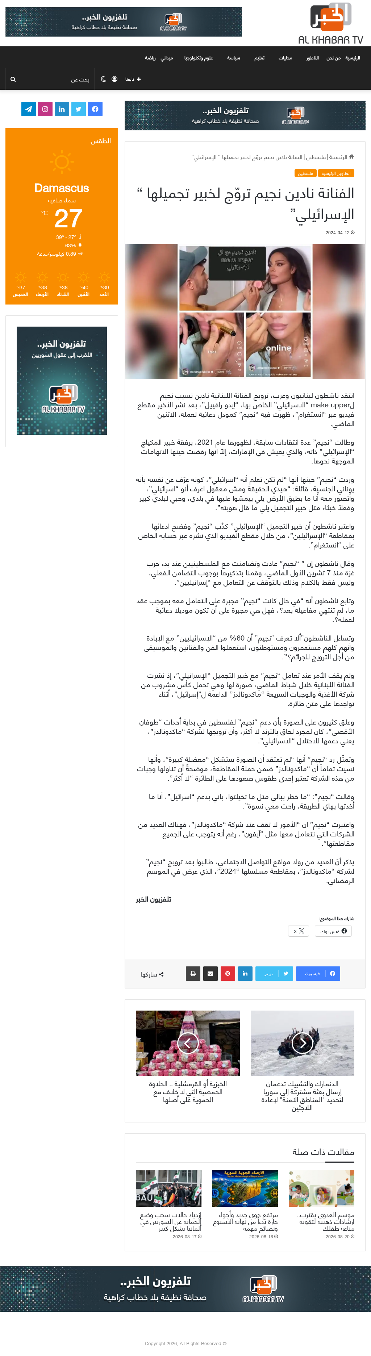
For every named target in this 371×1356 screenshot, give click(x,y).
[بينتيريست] (228, 973)
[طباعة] (193, 973)
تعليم (259, 57)
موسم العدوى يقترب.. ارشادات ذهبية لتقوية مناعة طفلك (325, 1221)
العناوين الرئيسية (336, 173)
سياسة (234, 57)
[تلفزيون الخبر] (329, 23)
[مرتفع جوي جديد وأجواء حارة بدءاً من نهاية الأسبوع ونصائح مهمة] (245, 1188)
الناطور (313, 57)
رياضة (150, 57)
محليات (285, 57)
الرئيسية (354, 57)
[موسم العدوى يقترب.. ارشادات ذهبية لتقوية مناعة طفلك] (321, 1188)
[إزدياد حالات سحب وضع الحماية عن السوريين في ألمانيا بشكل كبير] (168, 1188)
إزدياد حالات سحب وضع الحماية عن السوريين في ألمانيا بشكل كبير (170, 1221)
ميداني (167, 57)
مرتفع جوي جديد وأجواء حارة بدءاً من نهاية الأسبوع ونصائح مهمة (245, 1221)
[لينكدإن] (245, 973)
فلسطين (316, 156)
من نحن (334, 57)
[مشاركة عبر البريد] (210, 973)
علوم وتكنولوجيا (198, 57)
